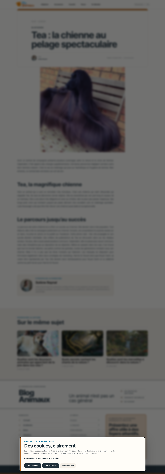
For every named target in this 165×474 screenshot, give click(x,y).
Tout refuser (32, 465)
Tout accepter (50, 465)
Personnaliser (68, 465)
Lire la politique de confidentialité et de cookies (41, 458)
